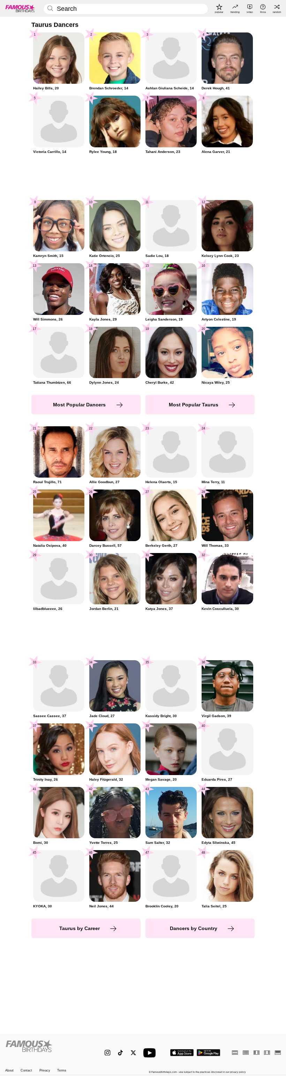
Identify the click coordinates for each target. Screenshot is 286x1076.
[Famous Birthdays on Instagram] (108, 1053)
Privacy (44, 1070)
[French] (256, 1052)
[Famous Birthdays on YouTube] (151, 1052)
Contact (26, 1070)
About (9, 1070)
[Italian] (267, 1052)
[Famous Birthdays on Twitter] (133, 1053)
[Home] (47, 1049)
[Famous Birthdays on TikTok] (120, 1053)
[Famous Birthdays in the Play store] (208, 1052)
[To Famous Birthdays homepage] (20, 8)
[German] (278, 1052)
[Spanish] (235, 1052)
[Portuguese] (246, 1052)
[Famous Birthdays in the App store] (182, 1052)
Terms (61, 1070)
